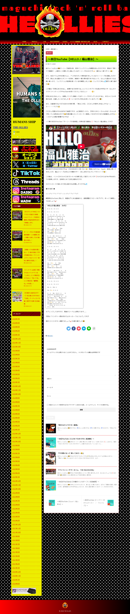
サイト (49, 396)
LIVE (44, 42)
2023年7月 (16, 453)
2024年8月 (16, 402)
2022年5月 (16, 509)
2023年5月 (16, 461)
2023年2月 (16, 473)
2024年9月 (16, 398)
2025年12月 (16, 339)
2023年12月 (16, 433)
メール (50, 387)
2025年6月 (16, 362)
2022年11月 (16, 485)
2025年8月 (16, 354)
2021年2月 (16, 564)
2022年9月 (16, 493)
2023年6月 (16, 457)
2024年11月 (16, 390)
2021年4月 (16, 556)
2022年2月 (16, 520)
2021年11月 (16, 528)
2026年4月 (16, 323)
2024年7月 (16, 406)
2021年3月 (16, 560)
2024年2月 (16, 426)
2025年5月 (16, 366)
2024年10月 (16, 394)
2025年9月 (16, 350)
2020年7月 (16, 580)
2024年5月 (16, 414)
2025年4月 (16, 370)
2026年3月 (16, 327)
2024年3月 (16, 422)
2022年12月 (16, 481)
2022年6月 (16, 505)
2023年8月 (16, 449)
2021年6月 (16, 548)
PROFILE (34, 42)
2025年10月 (16, 347)
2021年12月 (16, 524)
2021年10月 (16, 532)
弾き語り (50, 336)
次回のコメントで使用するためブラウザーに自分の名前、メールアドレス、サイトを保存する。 (79, 405)
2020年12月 (16, 572)
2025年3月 (16, 374)
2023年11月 (16, 437)
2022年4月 (16, 512)
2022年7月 (16, 501)
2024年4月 (16, 418)
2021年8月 (16, 540)
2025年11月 (16, 343)
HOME (24, 42)
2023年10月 (16, 441)
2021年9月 (16, 536)
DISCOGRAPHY (54, 42)
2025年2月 (16, 378)
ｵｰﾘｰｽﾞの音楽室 (75, 42)
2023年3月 (16, 469)
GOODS (65, 42)
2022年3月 (16, 516)
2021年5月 (16, 552)
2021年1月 (16, 568)
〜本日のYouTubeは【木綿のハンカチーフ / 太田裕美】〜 (78, 482)
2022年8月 (16, 497)
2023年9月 (16, 445)
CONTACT (105, 42)
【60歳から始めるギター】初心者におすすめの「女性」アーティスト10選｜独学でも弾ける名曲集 (32, 298)
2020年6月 (16, 584)
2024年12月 (16, 386)
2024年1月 (16, 430)
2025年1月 (16, 382)
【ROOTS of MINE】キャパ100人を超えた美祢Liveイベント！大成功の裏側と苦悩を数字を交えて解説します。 (32, 217)
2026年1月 (16, 335)
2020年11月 (16, 576)
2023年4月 (16, 465)
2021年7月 (16, 544)
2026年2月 (16, 331)
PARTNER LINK (85, 42)
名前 (49, 379)
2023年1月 (16, 477)
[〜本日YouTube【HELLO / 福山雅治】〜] (84, 328)
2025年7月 (16, 358)
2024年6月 (16, 410)
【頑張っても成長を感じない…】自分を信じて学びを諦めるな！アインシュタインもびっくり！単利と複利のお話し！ (32, 255)
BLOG (95, 42)
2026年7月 (16, 319)
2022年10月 (16, 489)
